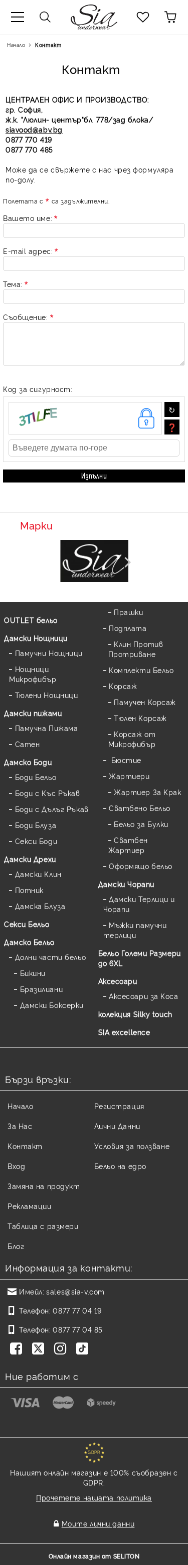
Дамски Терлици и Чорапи (139, 904)
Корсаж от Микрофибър (132, 738)
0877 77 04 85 (77, 1329)
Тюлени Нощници (46, 695)
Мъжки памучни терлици (135, 930)
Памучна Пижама (46, 727)
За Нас (20, 1125)
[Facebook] (18, 1350)
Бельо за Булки (141, 823)
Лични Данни (117, 1125)
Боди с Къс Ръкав (47, 793)
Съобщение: (25, 317)
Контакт (25, 1145)
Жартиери (129, 775)
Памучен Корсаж (145, 701)
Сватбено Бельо (139, 807)
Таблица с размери (43, 1225)
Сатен (27, 743)
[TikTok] (84, 1350)
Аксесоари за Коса (143, 995)
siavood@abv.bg (34, 129)
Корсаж (123, 685)
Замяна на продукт (44, 1185)
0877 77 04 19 (77, 1310)
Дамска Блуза (40, 905)
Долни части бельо (50, 957)
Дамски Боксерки (52, 1005)
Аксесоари (117, 981)
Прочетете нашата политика (94, 1497)
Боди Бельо (35, 777)
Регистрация (119, 1105)
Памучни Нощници (49, 653)
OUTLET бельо (31, 619)
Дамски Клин (38, 873)
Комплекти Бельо (141, 669)
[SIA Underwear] (94, 562)
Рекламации (30, 1205)
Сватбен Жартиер (128, 844)
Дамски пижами (33, 713)
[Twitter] (40, 1350)
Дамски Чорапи (126, 883)
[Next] (125, 562)
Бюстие (125, 759)
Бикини (33, 973)
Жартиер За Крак (147, 791)
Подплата (127, 627)
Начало (16, 45)
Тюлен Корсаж (140, 717)
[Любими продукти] (143, 17)
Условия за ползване (132, 1145)
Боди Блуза (35, 825)
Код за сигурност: (38, 389)
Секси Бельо (26, 923)
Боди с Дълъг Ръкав (52, 809)
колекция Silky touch (135, 1013)
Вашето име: (27, 217)
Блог (16, 1245)
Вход (16, 1165)
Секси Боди (36, 841)
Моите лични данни (98, 1523)
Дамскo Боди (28, 761)
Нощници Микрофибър (33, 674)
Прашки (128, 611)
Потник (29, 889)
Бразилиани (41, 989)
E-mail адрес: (28, 251)
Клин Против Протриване (135, 648)
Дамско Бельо (29, 941)
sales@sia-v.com (75, 1291)
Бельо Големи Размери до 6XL (139, 958)
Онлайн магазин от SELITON (94, 1556)
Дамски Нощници (36, 637)
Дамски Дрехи (30, 859)
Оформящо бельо (140, 865)
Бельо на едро (120, 1165)
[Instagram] (62, 1350)
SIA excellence (124, 1031)
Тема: (13, 283)
